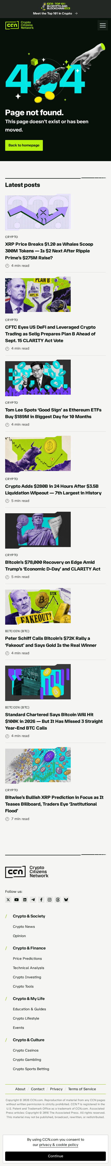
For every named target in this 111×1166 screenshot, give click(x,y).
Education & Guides (29, 1009)
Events (18, 1028)
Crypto (11, 237)
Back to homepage (24, 145)
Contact (37, 1089)
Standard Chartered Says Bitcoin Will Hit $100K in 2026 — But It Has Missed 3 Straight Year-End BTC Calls (54, 721)
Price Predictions (27, 958)
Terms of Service (82, 1089)
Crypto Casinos (25, 1050)
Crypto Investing (27, 977)
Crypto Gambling (27, 1059)
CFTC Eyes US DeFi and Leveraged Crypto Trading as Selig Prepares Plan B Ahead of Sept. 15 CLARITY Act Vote (50, 333)
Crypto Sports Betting (31, 1069)
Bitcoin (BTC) (17, 631)
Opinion (19, 936)
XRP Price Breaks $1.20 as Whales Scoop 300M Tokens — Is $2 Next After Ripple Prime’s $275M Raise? (49, 250)
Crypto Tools (23, 986)
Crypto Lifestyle (26, 1018)
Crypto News (24, 926)
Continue (55, 1156)
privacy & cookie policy (58, 1145)
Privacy (56, 1089)
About (20, 1089)
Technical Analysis (28, 968)
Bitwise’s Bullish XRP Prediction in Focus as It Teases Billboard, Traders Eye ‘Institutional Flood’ (54, 804)
